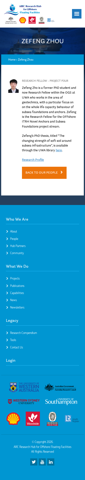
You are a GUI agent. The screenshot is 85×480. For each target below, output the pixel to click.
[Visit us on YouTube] (42, 462)
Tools (13, 340)
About (13, 231)
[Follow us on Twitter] (33, 462)
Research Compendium (23, 333)
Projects (15, 278)
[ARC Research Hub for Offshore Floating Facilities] (23, 10)
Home (12, 59)
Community (17, 253)
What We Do (17, 266)
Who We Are (17, 219)
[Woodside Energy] (33, 419)
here (59, 150)
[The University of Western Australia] (24, 388)
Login (10, 360)
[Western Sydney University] (24, 402)
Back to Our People (42, 173)
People (14, 239)
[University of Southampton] (61, 402)
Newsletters (17, 307)
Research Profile (33, 160)
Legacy (12, 320)
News (13, 300)
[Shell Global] (13, 419)
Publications (17, 286)
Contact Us (16, 347)
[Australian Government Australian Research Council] (60, 388)
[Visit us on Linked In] (50, 462)
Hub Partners (18, 246)
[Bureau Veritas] (52, 419)
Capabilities (17, 293)
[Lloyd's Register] (72, 419)
